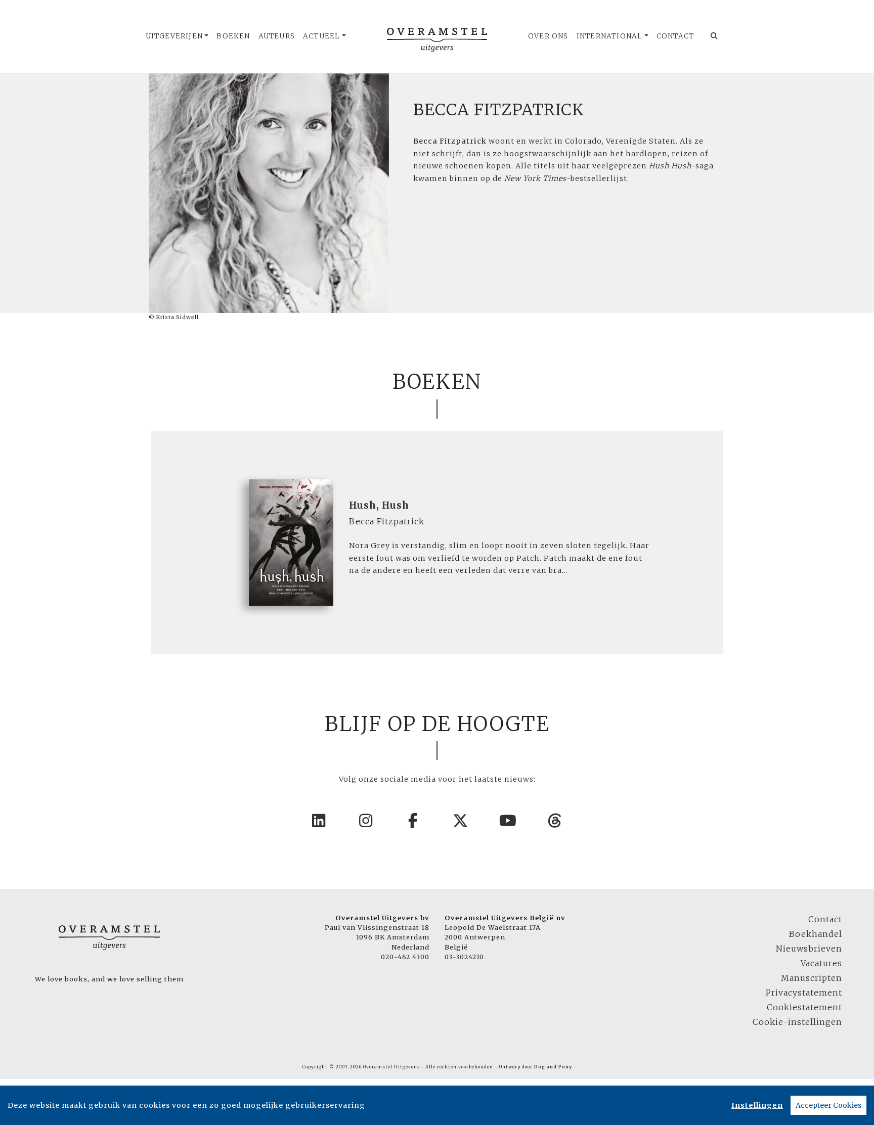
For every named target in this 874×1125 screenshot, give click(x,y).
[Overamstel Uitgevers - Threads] (555, 820)
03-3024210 (464, 957)
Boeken (233, 36)
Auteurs (276, 36)
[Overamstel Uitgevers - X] (461, 820)
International (610, 36)
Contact (675, 36)
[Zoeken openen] (714, 36)
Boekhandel (815, 934)
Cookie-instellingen (797, 1022)
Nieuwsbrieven (809, 948)
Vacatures (821, 963)
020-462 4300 (405, 957)
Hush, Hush (379, 505)
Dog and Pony (553, 1066)
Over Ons (548, 36)
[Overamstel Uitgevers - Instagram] (366, 820)
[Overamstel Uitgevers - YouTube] (508, 820)
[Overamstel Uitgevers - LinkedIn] (319, 820)
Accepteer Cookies (828, 1105)
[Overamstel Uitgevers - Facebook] (413, 820)
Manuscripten (811, 978)
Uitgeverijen (174, 36)
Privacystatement (804, 992)
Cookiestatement (804, 1007)
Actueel (321, 36)
